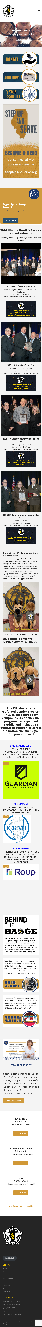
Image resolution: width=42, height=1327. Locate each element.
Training (5, 1282)
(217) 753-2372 (13, 1311)
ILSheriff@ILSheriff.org (13, 1314)
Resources (6, 1285)
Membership (7, 1275)
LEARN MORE (21, 39)
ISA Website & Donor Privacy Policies (21, 1206)
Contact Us (6, 1292)
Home (5, 1269)
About (5, 1272)
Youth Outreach (8, 1278)
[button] (39, 11)
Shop (4, 1288)
